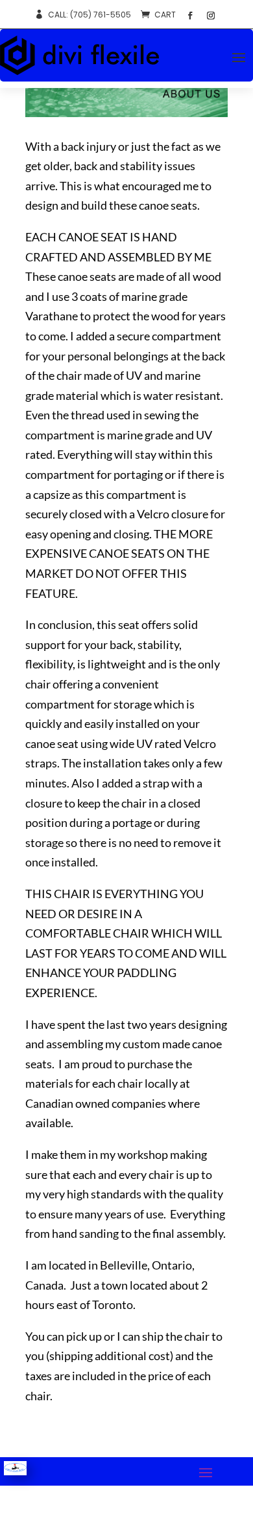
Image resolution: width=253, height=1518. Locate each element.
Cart (165, 14)
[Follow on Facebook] (190, 15)
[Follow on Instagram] (211, 15)
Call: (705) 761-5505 (89, 14)
